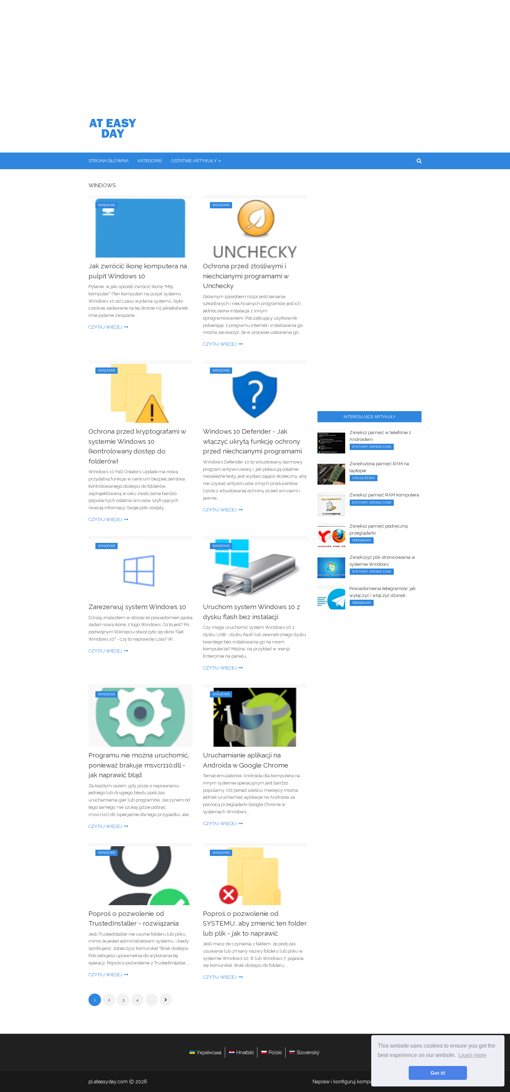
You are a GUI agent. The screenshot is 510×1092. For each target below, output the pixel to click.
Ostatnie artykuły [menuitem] (194, 160)
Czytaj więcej (105, 327)
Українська (209, 1052)
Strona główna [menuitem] (108, 160)
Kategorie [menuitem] (150, 160)
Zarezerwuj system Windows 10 (137, 606)
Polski (275, 1052)
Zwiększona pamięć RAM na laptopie (379, 467)
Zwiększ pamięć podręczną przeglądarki (378, 529)
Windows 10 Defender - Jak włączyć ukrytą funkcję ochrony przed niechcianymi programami (252, 441)
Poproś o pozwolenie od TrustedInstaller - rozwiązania (133, 918)
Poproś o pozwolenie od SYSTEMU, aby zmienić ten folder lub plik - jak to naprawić (255, 923)
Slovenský (308, 1052)
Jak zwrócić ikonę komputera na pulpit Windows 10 (137, 271)
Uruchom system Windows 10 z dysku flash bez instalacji (251, 612)
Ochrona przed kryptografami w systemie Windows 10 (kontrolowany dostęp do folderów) (137, 446)
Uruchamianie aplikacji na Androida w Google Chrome (245, 760)
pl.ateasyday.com (108, 1081)
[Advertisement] (255, 52)
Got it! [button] (438, 1073)
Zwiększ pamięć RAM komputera (384, 494)
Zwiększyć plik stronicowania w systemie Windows (382, 561)
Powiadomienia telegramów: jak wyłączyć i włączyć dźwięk (382, 592)
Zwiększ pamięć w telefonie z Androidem (380, 436)
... (151, 999)
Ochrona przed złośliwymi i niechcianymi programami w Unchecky (245, 275)
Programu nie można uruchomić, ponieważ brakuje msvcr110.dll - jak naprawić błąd (138, 765)
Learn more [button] (472, 1055)
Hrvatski (245, 1052)
